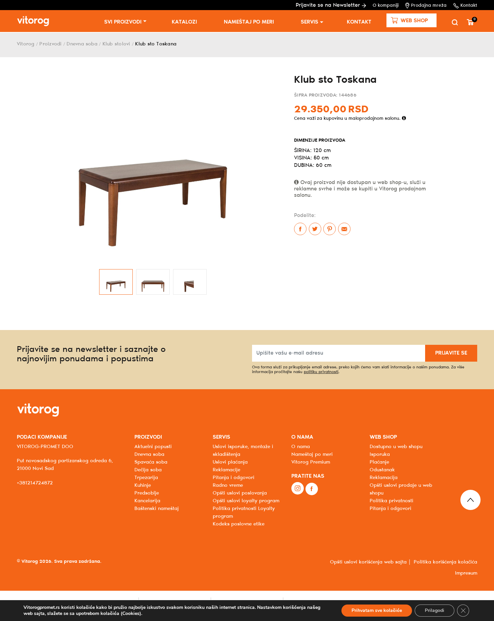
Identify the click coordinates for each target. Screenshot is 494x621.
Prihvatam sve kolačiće (377, 610)
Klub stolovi (116, 44)
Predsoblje (146, 493)
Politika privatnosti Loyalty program (244, 512)
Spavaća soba (150, 462)
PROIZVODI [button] (148, 437)
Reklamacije (226, 470)
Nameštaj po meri (249, 22)
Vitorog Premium (310, 462)
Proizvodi (50, 44)
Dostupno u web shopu (396, 446)
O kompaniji (386, 5)
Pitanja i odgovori (233, 477)
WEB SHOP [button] (383, 437)
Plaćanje (379, 462)
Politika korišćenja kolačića (445, 562)
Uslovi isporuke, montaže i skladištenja (243, 450)
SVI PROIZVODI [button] (122, 22)
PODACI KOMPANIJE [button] (42, 437)
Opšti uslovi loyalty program (246, 501)
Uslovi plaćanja (230, 462)
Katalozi (184, 22)
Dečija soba (148, 470)
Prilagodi (434, 610)
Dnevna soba (82, 44)
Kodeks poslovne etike (238, 524)
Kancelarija (147, 501)
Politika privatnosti (391, 501)
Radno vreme (228, 485)
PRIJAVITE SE (451, 353)
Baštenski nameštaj (156, 508)
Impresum (466, 573)
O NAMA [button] (302, 437)
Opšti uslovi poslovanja (240, 493)
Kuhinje (142, 485)
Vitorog (26, 44)
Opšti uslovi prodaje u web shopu (401, 489)
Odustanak (382, 470)
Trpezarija (146, 477)
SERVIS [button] (221, 437)
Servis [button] (309, 22)
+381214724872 (35, 483)
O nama (300, 446)
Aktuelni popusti (153, 446)
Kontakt (468, 5)
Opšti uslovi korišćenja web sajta (368, 562)
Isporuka (380, 454)
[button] (411, 20)
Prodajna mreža (429, 5)
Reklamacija (384, 477)
